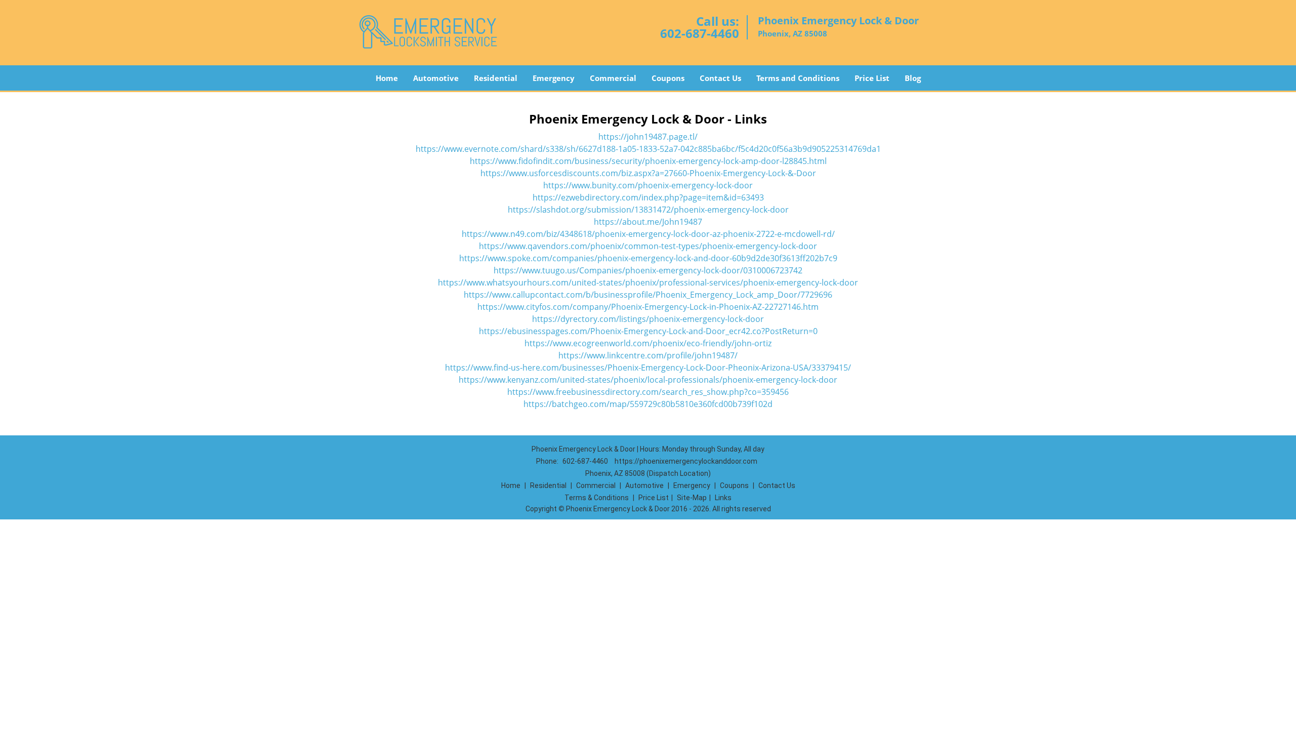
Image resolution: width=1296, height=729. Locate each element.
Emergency (554, 78)
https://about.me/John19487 (648, 221)
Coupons (668, 78)
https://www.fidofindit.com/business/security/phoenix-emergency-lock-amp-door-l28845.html (648, 161)
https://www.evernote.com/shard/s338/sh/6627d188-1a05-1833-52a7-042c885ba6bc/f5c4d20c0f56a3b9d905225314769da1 (648, 148)
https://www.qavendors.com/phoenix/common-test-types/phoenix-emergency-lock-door (648, 246)
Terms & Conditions (596, 498)
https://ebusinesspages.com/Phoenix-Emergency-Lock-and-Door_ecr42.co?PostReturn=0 (648, 331)
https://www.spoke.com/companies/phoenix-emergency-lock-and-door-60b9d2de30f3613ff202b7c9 (648, 258)
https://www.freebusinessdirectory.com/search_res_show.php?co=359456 (648, 391)
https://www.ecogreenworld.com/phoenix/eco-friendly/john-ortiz (648, 343)
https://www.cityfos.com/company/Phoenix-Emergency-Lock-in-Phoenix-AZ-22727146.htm (648, 306)
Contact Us (720, 78)
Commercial (613, 78)
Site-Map (692, 498)
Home (387, 78)
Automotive (436, 78)
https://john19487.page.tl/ (648, 136)
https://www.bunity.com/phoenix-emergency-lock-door (648, 185)
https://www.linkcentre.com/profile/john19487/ (648, 355)
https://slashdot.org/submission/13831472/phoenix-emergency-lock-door (648, 209)
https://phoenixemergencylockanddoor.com (686, 461)
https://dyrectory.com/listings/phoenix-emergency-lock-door (648, 319)
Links (723, 498)
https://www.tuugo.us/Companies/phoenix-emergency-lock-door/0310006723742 (648, 270)
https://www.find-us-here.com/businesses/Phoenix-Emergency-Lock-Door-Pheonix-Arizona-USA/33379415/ (648, 367)
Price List (872, 78)
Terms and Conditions (797, 78)
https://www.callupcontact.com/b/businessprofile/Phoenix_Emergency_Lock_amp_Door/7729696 (648, 294)
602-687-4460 (699, 33)
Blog (913, 78)
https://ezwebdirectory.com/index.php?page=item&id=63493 (648, 197)
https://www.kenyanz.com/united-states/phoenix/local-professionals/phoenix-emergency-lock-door (648, 379)
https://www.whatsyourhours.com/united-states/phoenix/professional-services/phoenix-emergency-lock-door (648, 282)
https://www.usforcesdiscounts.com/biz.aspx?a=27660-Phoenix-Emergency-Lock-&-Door (648, 173)
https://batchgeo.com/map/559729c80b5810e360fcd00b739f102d (648, 404)
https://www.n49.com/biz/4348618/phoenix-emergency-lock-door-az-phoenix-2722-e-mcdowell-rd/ (648, 233)
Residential (495, 78)
